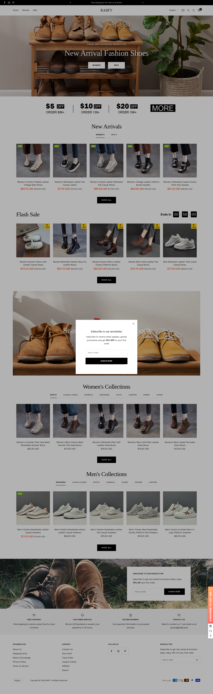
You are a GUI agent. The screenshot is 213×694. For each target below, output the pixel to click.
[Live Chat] (210, 631)
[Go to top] (210, 635)
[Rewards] (210, 626)
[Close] (133, 324)
